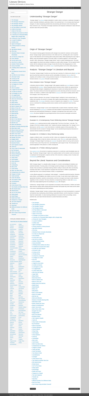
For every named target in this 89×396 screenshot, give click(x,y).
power (69, 75)
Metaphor (21, 292)
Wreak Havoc (35, 364)
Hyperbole (12, 280)
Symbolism (12, 332)
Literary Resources (65, 7)
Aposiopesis (21, 237)
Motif (20, 295)
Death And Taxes (36, 371)
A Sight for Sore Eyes (37, 263)
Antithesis (21, 236)
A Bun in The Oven (37, 213)
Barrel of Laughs (36, 294)
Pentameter (21, 308)
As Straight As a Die (37, 266)
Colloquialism (22, 249)
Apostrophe (12, 239)
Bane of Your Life (36, 281)
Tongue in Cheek (36, 347)
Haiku (20, 275)
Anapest (21, 231)
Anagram (21, 229)
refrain (52, 65)
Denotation (12, 254)
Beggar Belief (35, 312)
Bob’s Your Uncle (36, 307)
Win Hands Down (36, 362)
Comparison (13, 251)
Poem (11, 314)
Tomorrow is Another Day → (74, 388)
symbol (42, 78)
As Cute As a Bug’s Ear (38, 233)
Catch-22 (34, 320)
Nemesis (12, 298)
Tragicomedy (13, 341)
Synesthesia (13, 334)
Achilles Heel (35, 222)
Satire (11, 325)
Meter (11, 293)
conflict (70, 101)
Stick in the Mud (36, 325)
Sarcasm (21, 324)
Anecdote (21, 232)
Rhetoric (12, 322)
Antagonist (12, 234)
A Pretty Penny (36, 254)
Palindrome (21, 302)
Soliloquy (12, 327)
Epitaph (20, 263)
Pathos (11, 308)
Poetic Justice (22, 314)
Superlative (12, 330)
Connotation (13, 253)
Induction (21, 281)
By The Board (35, 323)
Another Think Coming (38, 241)
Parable (12, 303)
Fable (11, 270)
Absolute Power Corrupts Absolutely (41, 232)
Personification (22, 310)
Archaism (21, 239)
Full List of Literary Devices (13, 7)
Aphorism (12, 237)
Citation (71, 7)
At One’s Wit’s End (37, 270)
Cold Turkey (35, 342)
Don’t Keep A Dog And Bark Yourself (41, 384)
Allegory (12, 226)
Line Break (21, 288)
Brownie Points (36, 316)
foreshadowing (33, 156)
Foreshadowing (13, 273)
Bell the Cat (35, 296)
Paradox (21, 303)
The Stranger (35, 202)
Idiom (20, 280)
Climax (11, 249)
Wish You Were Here (37, 343)
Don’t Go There (36, 382)
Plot (11, 312)
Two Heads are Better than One (40, 360)
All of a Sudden (36, 261)
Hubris (11, 278)
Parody (11, 307)
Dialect (11, 256)
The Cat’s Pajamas (37, 375)
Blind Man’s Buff (36, 301)
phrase (42, 20)
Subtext (20, 329)
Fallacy (20, 270)
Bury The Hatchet (36, 314)
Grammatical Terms (23, 7)
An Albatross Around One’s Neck (40, 246)
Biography (21, 243)
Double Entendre (14, 261)
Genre (11, 275)
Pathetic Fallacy (22, 307)
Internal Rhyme (13, 285)
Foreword (21, 273)
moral (68, 85)
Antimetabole (13, 236)
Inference (12, 283)
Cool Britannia (36, 354)
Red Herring (13, 320)
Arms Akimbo (35, 235)
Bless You (34, 288)
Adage (20, 224)
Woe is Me (35, 340)
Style (11, 329)
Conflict (20, 251)
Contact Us (34, 395)
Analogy (12, 231)
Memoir (12, 292)
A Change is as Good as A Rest (40, 215)
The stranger (42, 101)
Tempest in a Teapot (37, 373)
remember (54, 141)
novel (38, 151)
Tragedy (20, 339)
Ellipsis (20, 261)
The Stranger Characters (38, 204)
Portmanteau (22, 315)
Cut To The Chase (36, 365)
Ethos (20, 264)
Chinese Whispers (37, 327)
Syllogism (21, 330)
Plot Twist (21, 312)
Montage (21, 293)
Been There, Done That (38, 309)
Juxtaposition (22, 286)
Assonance (12, 243)
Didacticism (21, 258)
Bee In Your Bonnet (37, 292)
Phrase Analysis (47, 7)
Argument (21, 241)
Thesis (20, 337)
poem (36, 123)
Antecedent (21, 234)
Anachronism (13, 229)
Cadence (21, 244)
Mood (11, 295)
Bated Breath (35, 287)
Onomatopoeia (22, 300)
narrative (41, 87)
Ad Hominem (13, 224)
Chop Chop (35, 331)
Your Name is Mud (37, 353)
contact (56, 181)
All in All (34, 259)
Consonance (22, 253)
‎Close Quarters (36, 334)
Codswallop (35, 338)
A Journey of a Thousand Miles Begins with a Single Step (47, 217)
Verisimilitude (13, 344)
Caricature (12, 246)
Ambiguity (21, 227)
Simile (20, 325)
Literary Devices (17, 1)
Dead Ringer (35, 369)
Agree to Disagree (37, 224)
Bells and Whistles (37, 298)
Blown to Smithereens (38, 305)
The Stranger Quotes (37, 208)
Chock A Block (36, 329)
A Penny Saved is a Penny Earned (41, 226)
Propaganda (13, 317)
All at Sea (34, 230)
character (58, 92)
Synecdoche (22, 332)
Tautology (21, 336)
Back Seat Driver (36, 277)
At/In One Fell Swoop (37, 272)
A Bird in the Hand (37, 211)
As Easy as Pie (36, 252)
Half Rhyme (13, 276)
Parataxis (21, 305)
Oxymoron (12, 302)
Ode (11, 300)
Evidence (12, 268)
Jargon (11, 286)
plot (73, 77)
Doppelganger (22, 259)
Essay (11, 264)
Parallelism (12, 305)
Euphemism (21, 266)
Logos (11, 290)
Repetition (21, 320)
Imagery (12, 281)
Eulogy (11, 266)
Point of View (13, 315)
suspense (34, 151)
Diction (11, 258)
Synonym (21, 334)
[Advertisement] (55, 38)
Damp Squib (35, 367)
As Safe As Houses (37, 265)
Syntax (11, 336)
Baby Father (35, 276)
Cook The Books (36, 351)
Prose (20, 317)
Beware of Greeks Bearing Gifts (40, 299)
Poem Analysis (30, 7)
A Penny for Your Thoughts (39, 219)
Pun (19, 319)
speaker (42, 127)
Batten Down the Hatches (38, 283)
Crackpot (34, 356)
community (43, 109)
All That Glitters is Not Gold (39, 210)
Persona (12, 310)
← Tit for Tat (33, 388)
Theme (11, 337)
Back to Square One (37, 279)
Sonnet (20, 327)
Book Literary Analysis (39, 7)
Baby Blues (35, 290)
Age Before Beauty (37, 228)
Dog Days (34, 378)
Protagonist (12, 319)
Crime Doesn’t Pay (37, 358)
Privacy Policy (40, 395)
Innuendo (21, 283)
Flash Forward (13, 271)
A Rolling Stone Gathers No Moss (41, 244)
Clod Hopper (35, 332)
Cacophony (12, 244)
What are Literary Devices (55, 7)
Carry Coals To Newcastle (39, 321)
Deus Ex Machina (23, 254)
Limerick (12, 288)
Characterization (14, 248)
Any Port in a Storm (37, 239)
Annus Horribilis (36, 243)
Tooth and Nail (36, 349)
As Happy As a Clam (37, 257)
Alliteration (21, 226)
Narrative (21, 297)
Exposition (21, 268)
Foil (19, 271)
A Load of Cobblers (37, 221)
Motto (11, 297)
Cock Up (34, 336)
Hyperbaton (21, 278)
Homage (21, 276)
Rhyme (20, 322)
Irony (20, 285)
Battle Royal (35, 285)
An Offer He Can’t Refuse (38, 248)
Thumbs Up (35, 376)
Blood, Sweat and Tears (38, 303)
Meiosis (20, 290)
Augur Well (35, 274)
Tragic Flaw (21, 341)
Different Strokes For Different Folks (41, 380)
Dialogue (21, 256)
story (64, 139)
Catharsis (21, 246)
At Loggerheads (36, 268)
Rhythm (12, 324)
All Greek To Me (36, 250)
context (31, 113)
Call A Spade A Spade (37, 318)
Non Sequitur (22, 298)
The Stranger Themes (37, 206)
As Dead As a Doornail (38, 255)
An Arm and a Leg (37, 237)
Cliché (20, 248)
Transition (12, 342)
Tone (11, 339)
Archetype (12, 241)
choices (75, 180)
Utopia (20, 342)
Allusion (12, 227)
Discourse (12, 259)
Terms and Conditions (48, 395)
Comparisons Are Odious (38, 345)
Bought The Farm (36, 310)
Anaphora (12, 232)
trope (76, 73)
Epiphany (12, 263)
